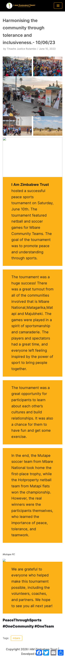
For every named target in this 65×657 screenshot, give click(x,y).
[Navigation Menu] (58, 6)
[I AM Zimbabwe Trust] (21, 6)
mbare (16, 638)
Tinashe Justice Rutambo (21, 48)
